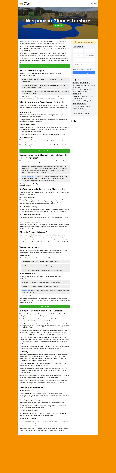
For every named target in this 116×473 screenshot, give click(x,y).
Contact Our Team (45, 151)
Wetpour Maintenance (79, 103)
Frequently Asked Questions (81, 113)
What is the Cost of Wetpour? (81, 82)
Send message (83, 73)
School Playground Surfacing (29, 41)
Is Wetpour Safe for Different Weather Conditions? (81, 107)
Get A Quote (45, 306)
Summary (75, 111)
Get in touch (58, 25)
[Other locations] (91, 3)
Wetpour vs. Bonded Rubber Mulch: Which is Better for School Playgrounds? (83, 92)
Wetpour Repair (26, 290)
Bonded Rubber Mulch (28, 176)
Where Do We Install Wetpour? (82, 101)
